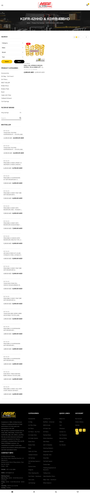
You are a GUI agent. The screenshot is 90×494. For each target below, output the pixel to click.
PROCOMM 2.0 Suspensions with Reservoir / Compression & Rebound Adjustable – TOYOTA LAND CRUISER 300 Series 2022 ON (12, 329)
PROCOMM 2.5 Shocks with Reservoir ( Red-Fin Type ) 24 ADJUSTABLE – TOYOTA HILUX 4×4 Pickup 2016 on (13, 239)
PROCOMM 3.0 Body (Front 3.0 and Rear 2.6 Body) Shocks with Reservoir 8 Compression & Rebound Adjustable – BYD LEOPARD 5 (13, 164)
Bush (2, 92)
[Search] (20, 118)
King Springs (5, 112)
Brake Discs (5, 86)
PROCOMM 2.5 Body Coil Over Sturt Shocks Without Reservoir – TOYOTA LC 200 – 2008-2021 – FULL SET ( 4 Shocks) (13, 389)
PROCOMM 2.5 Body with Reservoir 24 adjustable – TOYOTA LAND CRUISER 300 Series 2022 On (12, 224)
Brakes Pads (5, 89)
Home (28, 23)
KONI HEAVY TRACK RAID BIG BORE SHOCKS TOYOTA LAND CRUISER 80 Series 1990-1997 (12, 374)
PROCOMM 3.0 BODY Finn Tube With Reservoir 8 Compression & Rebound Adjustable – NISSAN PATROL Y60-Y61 (13, 194)
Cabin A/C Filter (6, 95)
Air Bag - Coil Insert (7, 76)
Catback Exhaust (6, 98)
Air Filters (4, 79)
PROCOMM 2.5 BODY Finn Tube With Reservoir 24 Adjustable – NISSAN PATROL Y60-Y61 (13, 299)
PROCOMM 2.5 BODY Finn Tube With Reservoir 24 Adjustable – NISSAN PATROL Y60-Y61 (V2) (13, 269)
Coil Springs (5, 101)
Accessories (5, 73)
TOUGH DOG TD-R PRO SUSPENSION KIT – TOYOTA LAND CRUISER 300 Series (13, 133)
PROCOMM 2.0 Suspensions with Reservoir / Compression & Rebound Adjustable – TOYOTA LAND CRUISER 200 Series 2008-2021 (12, 344)
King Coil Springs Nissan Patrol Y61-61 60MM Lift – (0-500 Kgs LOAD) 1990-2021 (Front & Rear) (34, 66)
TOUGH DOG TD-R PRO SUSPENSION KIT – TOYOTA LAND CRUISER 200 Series (13, 148)
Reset (19, 61)
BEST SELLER (5, 82)
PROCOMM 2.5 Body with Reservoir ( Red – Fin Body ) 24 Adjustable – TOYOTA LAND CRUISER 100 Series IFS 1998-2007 (13, 209)
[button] (87, 5)
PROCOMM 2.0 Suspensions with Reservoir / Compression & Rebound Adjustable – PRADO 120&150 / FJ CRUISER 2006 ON (13, 359)
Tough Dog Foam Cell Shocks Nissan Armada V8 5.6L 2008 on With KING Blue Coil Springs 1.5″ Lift (12, 284)
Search (7, 61)
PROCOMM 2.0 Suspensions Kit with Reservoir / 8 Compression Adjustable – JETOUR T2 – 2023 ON (12, 179)
